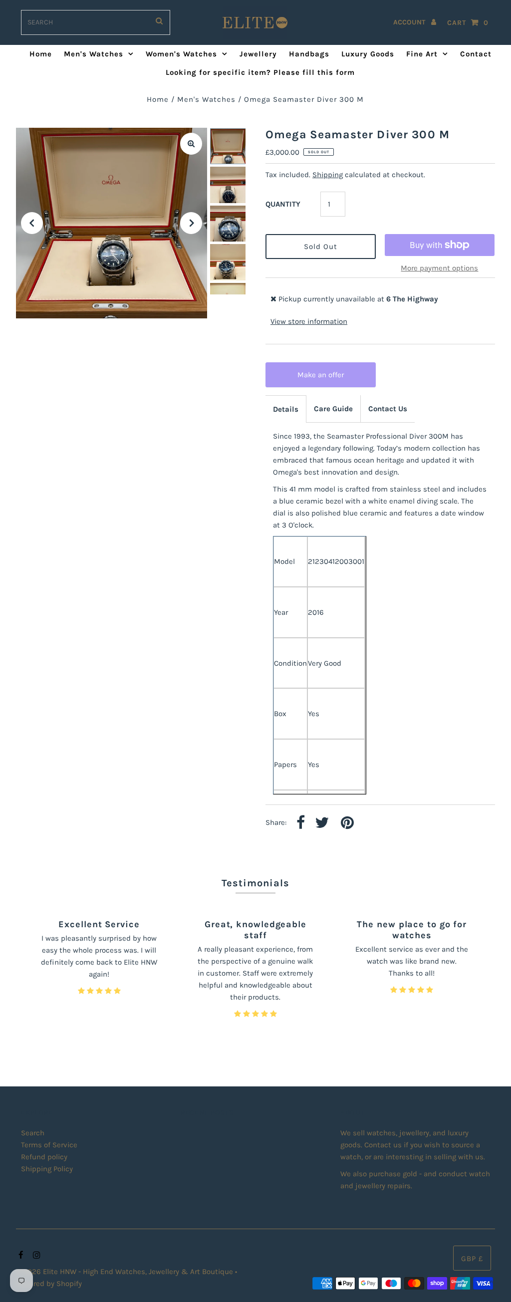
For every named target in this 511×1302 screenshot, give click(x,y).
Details (285, 409)
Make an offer (324, 378)
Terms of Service (49, 1144)
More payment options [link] (439, 267)
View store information (308, 321)
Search (32, 1132)
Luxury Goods (367, 53)
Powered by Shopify (49, 1283)
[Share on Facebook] (300, 823)
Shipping (327, 174)
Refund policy (44, 1156)
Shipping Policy (47, 1168)
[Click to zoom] (191, 144)
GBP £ (472, 1258)
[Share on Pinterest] (347, 823)
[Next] (191, 223)
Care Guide (333, 408)
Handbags (309, 53)
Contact (476, 53)
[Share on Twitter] (322, 823)
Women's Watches (181, 53)
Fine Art (422, 53)
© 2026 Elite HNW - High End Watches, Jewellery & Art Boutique (125, 1271)
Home (40, 53)
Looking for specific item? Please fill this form (260, 72)
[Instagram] (35, 1256)
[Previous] (32, 223)
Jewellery (258, 53)
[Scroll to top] (491, 1282)
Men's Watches (93, 53)
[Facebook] (19, 1256)
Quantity (282, 204)
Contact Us (387, 408)
